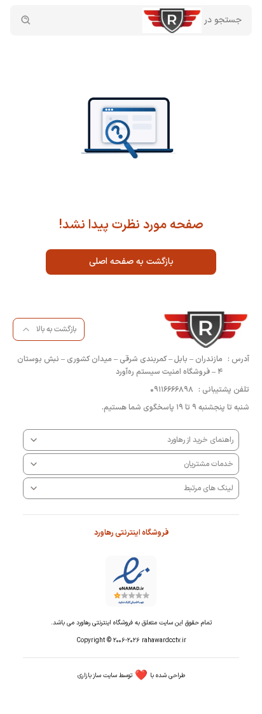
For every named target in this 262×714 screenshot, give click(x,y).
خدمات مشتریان (208, 464)
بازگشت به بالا (56, 329)
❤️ (131, 675)
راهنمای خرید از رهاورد (200, 440)
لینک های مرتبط (208, 488)
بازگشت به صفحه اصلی (131, 261)
